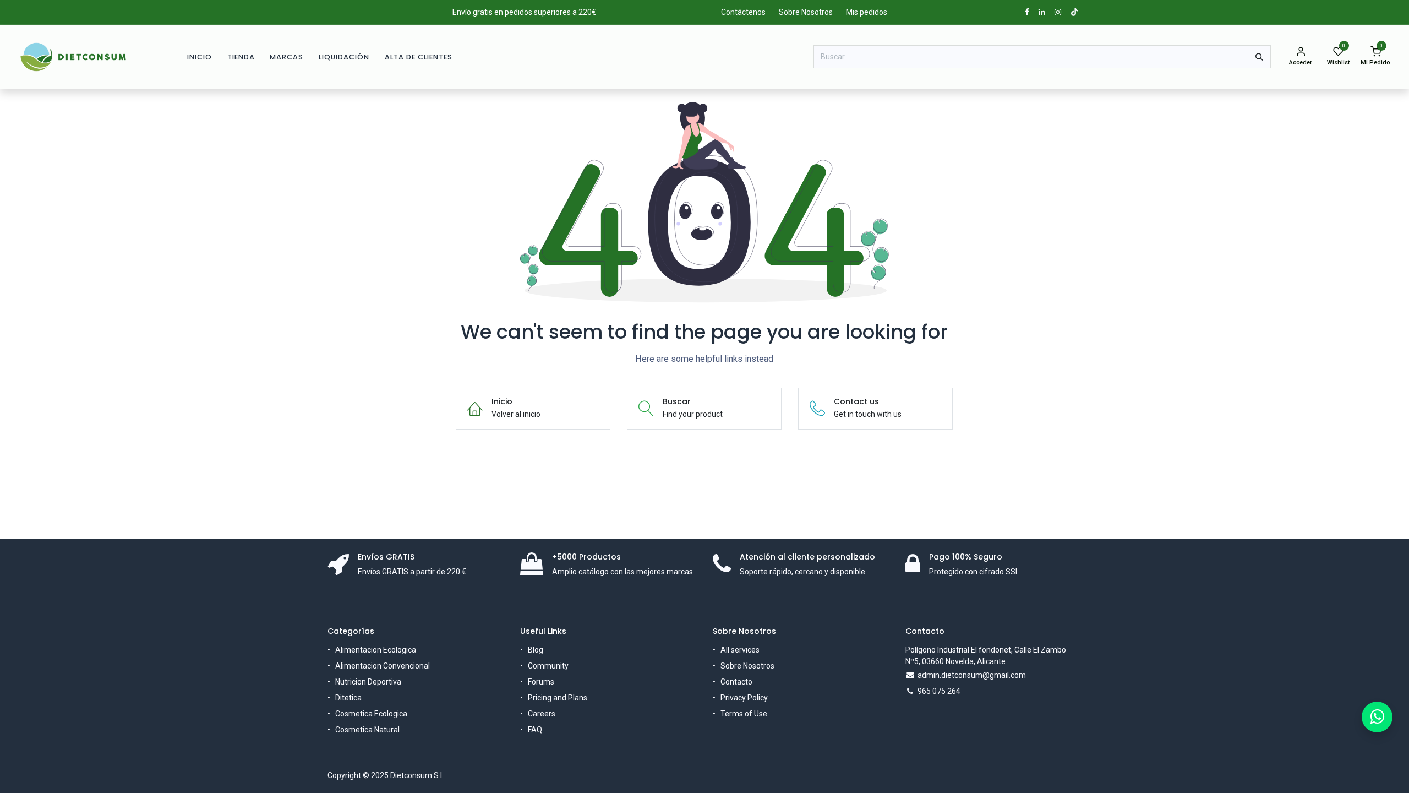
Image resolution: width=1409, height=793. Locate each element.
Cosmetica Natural (367, 729)
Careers (541, 713)
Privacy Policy (744, 697)
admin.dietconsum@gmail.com (972, 675)
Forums (541, 681)
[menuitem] (199, 57)
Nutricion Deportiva (368, 681)
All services (740, 649)
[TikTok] (1074, 12)
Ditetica (348, 697)
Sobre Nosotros (806, 12)
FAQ (535, 729)
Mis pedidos (866, 12)
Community (548, 665)
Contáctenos (743, 12)
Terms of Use (743, 713)
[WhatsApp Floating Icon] (1377, 717)
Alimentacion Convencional (382, 665)
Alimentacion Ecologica (375, 649)
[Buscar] (1259, 57)
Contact (734, 681)
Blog (535, 649)
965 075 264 (939, 691)
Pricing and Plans (557, 697)
